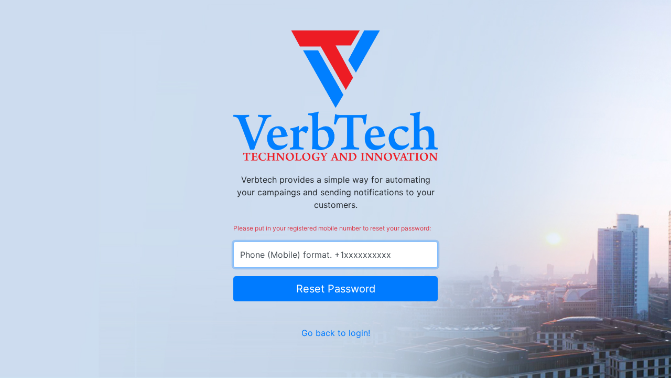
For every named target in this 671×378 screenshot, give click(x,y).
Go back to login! (335, 333)
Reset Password (335, 288)
